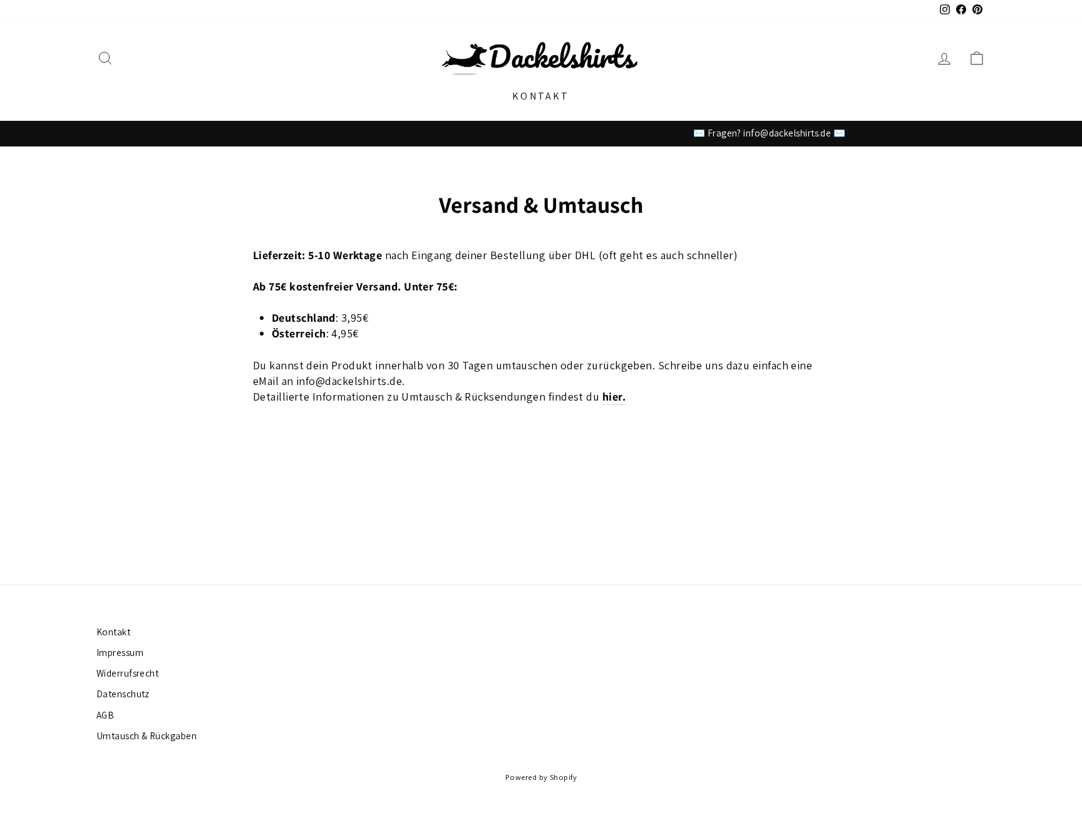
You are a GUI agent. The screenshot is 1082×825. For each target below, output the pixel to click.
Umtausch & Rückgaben (146, 735)
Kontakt (540, 96)
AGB (105, 715)
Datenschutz (123, 693)
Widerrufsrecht (127, 673)
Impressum (119, 652)
